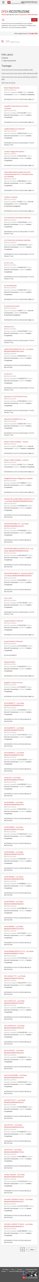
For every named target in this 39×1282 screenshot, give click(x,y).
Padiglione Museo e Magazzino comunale (18, 478)
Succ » (32, 1249)
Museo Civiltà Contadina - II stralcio (16, 460)
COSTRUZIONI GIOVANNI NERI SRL (17, 218)
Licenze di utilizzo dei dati (17, 1271)
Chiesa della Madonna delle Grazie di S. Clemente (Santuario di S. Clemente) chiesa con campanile (18, 174)
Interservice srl (9, 326)
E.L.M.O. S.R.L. (9, 263)
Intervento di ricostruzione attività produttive (19, 77)
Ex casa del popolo (10, 285)
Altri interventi (7, 83)
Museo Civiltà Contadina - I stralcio (16, 442)
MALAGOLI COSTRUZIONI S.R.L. (16, 396)
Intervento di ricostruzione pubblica (15, 70)
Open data (31, 1271)
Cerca (34, 20)
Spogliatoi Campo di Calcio (13, 682)
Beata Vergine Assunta (12, 88)
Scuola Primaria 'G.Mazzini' (13, 641)
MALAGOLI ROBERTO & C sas (15, 419)
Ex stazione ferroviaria (11, 306)
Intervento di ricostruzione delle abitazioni (18, 73)
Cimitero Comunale (10, 197)
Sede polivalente (9, 662)
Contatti (19, 1269)
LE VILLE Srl (8, 374)
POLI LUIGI (8, 598)
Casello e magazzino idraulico (14, 151)
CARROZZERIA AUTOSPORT (14, 129)
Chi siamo (5, 1269)
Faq (13, 1269)
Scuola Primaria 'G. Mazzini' (13, 621)
